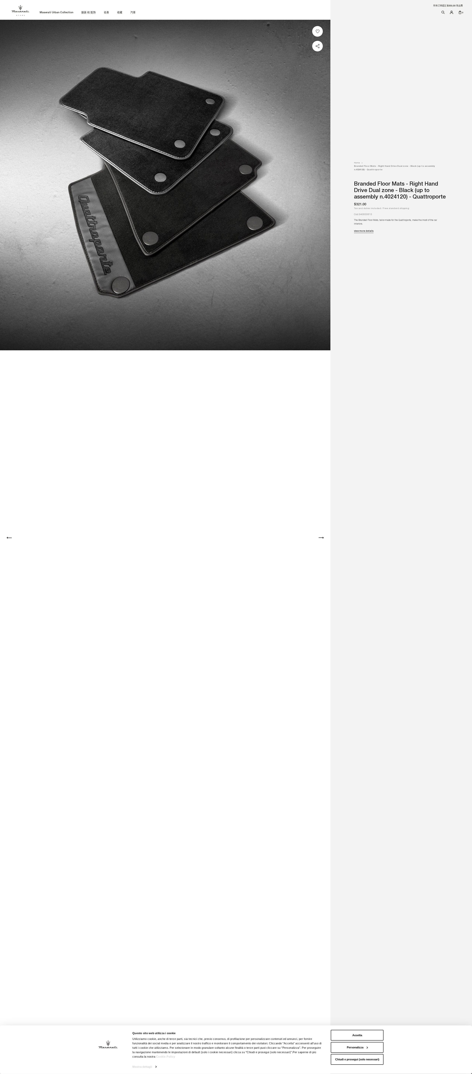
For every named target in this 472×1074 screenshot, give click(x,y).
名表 (106, 12)
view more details (364, 231)
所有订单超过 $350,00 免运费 (448, 5)
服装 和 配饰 (88, 12)
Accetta (357, 1035)
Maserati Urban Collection (56, 12)
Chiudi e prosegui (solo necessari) (357, 1059)
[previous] (9, 537)
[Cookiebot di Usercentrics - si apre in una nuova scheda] (108, 1067)
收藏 (119, 12)
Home (357, 163)
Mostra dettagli (142, 1066)
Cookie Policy (165, 1056)
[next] (321, 537)
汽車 (133, 12)
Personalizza (355, 1047)
